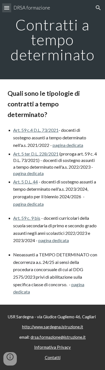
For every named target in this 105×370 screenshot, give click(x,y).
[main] (52, 39)
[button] (6, 7)
